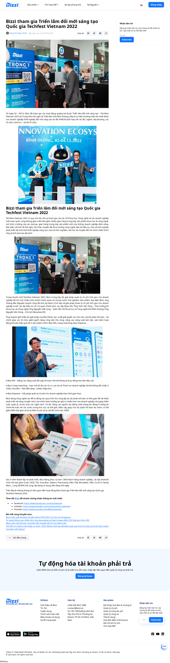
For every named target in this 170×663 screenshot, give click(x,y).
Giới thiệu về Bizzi (48, 605)
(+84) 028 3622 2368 (77, 605)
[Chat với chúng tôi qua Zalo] (164, 646)
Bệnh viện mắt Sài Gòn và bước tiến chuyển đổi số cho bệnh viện (36, 523)
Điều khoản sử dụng (50, 617)
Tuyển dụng (46, 611)
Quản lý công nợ (111, 614)
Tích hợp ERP (51, 4)
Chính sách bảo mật (49, 614)
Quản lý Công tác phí (113, 611)
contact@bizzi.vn (75, 608)
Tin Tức (43, 608)
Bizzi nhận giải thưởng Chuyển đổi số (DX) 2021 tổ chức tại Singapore (38, 517)
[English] (141, 5)
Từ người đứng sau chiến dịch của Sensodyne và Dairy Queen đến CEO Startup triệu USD (47, 520)
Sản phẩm (32, 4)
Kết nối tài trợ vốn (111, 623)
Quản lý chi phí (110, 608)
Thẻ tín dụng (109, 617)
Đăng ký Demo (85, 576)
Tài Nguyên (92, 4)
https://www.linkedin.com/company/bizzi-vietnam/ (47, 506)
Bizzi (17, 498)
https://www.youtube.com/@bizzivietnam (42, 509)
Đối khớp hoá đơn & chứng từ (117, 605)
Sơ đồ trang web (48, 620)
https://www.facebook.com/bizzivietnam (43, 503)
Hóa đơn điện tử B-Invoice (115, 620)
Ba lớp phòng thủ (73, 4)
